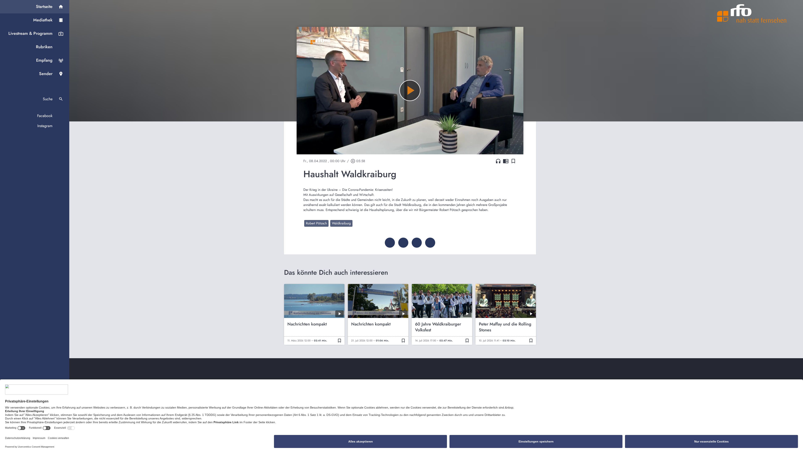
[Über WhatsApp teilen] (417, 243)
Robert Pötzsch (316, 223)
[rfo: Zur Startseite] (751, 13)
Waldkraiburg (341, 223)
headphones (498, 161)
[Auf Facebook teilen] (390, 243)
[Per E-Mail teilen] (430, 243)
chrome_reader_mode (506, 161)
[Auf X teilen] (403, 243)
